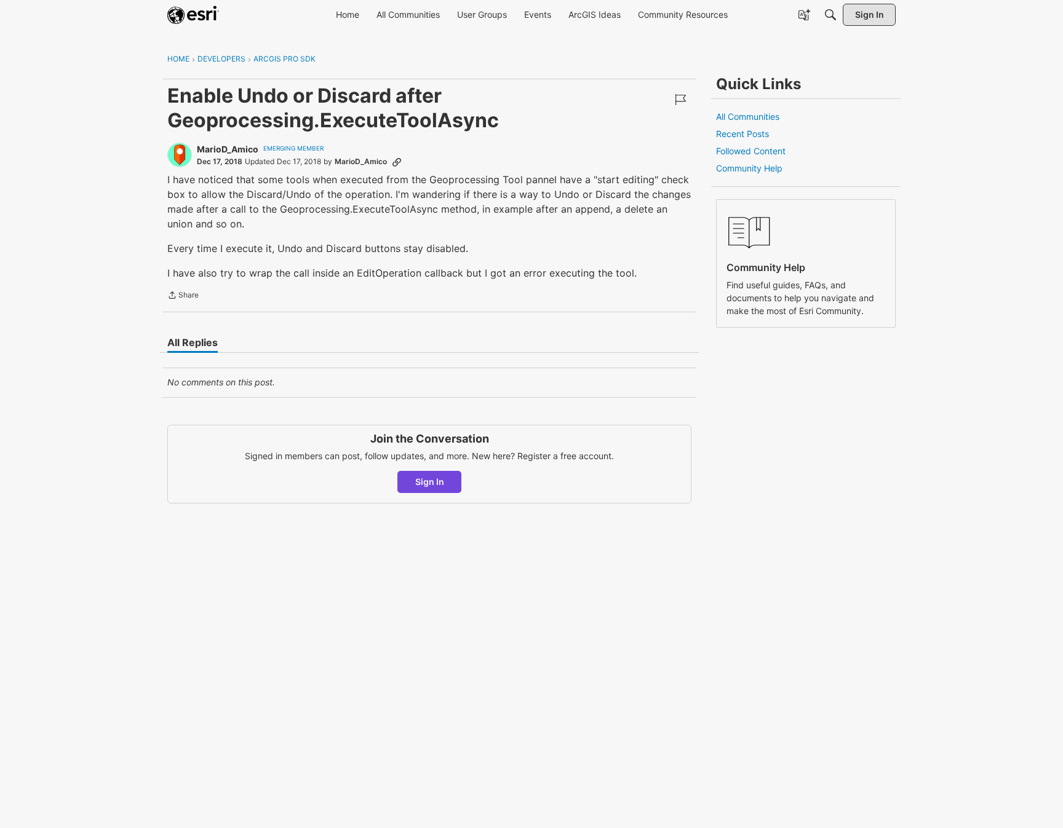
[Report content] (680, 100)
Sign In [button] (429, 481)
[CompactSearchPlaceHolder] (830, 15)
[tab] (192, 342)
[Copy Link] (396, 161)
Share (183, 296)
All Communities (747, 116)
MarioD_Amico (227, 149)
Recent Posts (742, 133)
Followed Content (751, 151)
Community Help (749, 168)
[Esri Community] (193, 15)
